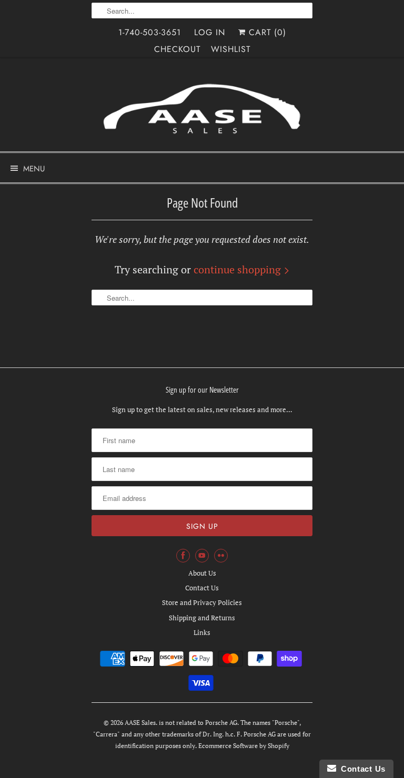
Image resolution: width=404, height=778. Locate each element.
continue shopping (239, 269)
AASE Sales (140, 722)
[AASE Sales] (202, 108)
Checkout (177, 49)
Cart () (266, 32)
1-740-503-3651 (149, 32)
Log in (209, 32)
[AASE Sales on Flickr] (221, 555)
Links (202, 632)
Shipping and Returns (202, 617)
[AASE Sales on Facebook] (183, 555)
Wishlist (230, 49)
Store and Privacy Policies (202, 602)
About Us (202, 573)
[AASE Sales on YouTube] (202, 555)
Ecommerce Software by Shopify (243, 746)
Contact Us (202, 587)
